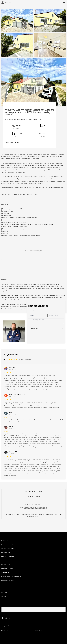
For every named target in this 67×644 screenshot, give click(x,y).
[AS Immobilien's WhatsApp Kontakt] (9, 618)
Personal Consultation (8, 556)
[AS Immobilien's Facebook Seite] (2, 618)
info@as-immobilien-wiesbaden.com (35, 507)
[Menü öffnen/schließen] (64, 2)
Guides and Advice (7, 569)
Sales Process (5, 572)
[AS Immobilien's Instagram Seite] (6, 618)
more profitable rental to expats (11, 576)
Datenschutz (38, 631)
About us (4, 592)
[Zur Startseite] (6, 2)
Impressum (4, 631)
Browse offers (5, 552)
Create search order (7, 549)
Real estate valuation (7, 545)
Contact (3, 596)
